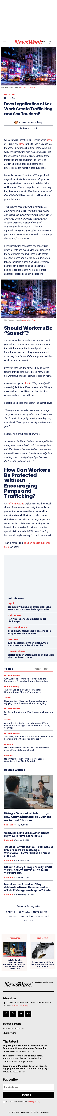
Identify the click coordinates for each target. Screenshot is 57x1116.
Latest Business (16, 651)
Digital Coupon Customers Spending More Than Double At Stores (31, 656)
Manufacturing (11, 686)
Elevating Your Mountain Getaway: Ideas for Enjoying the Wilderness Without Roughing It (26, 702)
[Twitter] (13, 1014)
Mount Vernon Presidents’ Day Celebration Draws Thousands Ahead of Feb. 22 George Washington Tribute (27, 887)
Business (8, 755)
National (10, 94)
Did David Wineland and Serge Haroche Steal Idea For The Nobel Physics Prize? (29, 608)
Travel (7, 698)
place (21, 144)
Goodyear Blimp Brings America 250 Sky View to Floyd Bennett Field (26, 834)
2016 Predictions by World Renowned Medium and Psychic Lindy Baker (28, 644)
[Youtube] (28, 1014)
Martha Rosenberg (32, 122)
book (27, 383)
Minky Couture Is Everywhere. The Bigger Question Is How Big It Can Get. (24, 760)
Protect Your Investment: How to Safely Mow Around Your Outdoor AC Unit (26, 748)
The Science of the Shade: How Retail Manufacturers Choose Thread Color (23, 691)
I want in (27, 1095)
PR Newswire (9, 1032)
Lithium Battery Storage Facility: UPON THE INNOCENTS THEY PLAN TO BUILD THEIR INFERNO (28, 870)
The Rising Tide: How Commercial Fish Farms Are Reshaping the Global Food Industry (28, 737)
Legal (11, 603)
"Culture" (37, 669)
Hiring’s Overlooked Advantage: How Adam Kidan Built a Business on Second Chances (27, 816)
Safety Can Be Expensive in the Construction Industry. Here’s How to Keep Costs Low (14, 964)
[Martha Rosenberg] (16, 122)
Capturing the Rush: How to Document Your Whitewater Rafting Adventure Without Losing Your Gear (27, 725)
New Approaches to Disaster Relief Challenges (27, 620)
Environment (15, 615)
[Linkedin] (21, 1014)
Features (13, 639)
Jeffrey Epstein (15, 503)
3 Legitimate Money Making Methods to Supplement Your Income (29, 632)
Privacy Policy (34, 1102)
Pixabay (33, 87)
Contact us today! (20, 1005)
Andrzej (23, 87)
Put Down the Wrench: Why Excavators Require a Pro (28, 713)
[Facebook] (6, 1014)
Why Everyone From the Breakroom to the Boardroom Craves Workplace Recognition (26, 680)
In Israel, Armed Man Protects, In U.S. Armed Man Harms (42, 964)
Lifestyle (8, 744)
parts (49, 140)
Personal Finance (17, 627)
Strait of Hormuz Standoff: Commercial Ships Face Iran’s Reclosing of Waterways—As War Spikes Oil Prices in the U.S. (28, 851)
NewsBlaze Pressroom (13, 1028)
